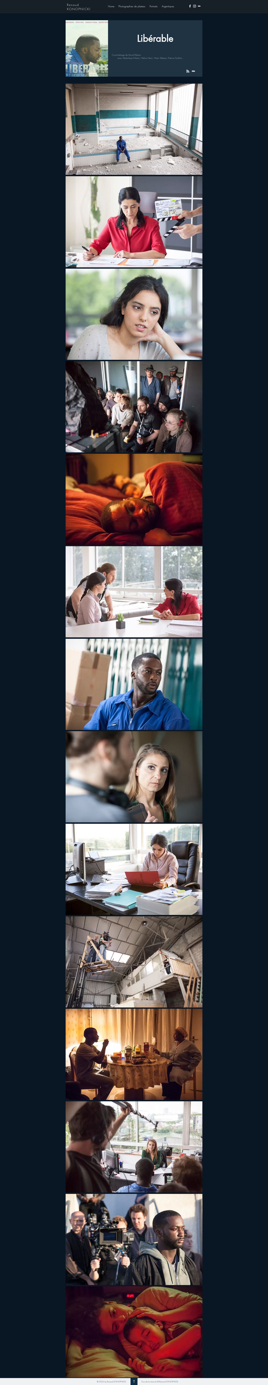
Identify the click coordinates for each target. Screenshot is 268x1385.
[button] (132, 6)
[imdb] (199, 6)
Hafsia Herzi (147, 58)
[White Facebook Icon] (190, 6)
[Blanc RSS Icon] (187, 71)
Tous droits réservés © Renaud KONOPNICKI (159, 1381)
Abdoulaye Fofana (131, 58)
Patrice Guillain (175, 58)
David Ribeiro (134, 54)
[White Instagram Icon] (195, 6)
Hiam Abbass (160, 58)
